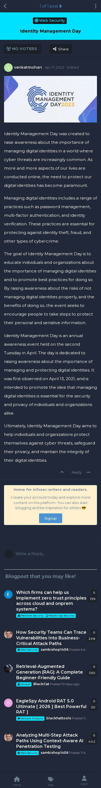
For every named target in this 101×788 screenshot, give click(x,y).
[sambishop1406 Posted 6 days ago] (8, 634)
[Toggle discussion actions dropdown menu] (95, 6)
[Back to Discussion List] (5, 6)
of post (49, 6)
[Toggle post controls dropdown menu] (88, 472)
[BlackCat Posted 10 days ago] (8, 668)
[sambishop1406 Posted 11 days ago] (8, 737)
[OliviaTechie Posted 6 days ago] (8, 594)
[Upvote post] (63, 472)
